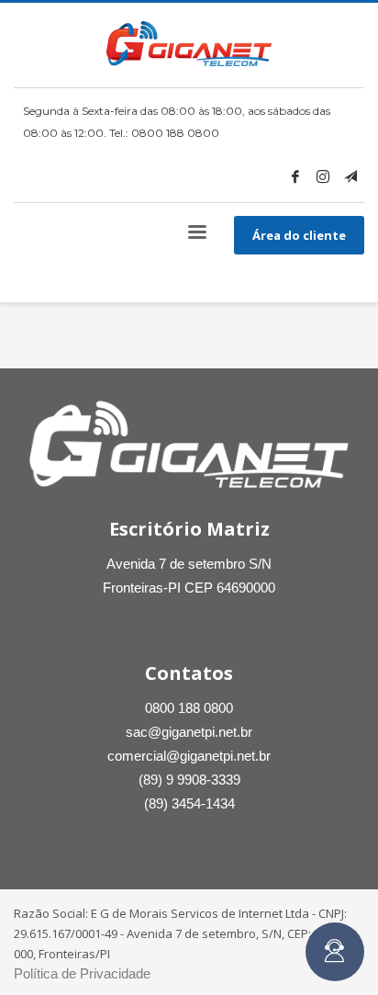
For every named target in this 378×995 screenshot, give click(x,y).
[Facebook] (295, 176)
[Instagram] (323, 176)
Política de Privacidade (82, 973)
